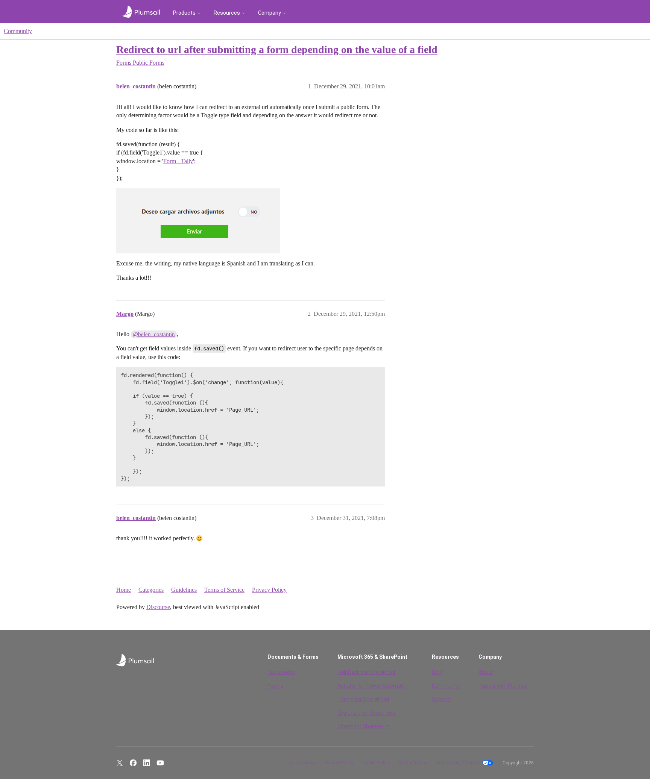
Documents (281, 672)
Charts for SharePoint (363, 726)
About (485, 672)
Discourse (158, 607)
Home (123, 590)
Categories (151, 590)
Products (184, 13)
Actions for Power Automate (371, 686)
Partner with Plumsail (503, 686)
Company (269, 13)
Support (441, 699)
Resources (227, 13)
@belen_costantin (154, 334)
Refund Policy (413, 762)
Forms (275, 686)
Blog (437, 672)
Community (18, 31)
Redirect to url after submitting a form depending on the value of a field (276, 49)
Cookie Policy (376, 762)
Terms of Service (224, 590)
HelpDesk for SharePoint (366, 672)
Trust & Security (299, 762)
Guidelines (184, 590)
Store (521, 13)
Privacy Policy (269, 590)
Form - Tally (178, 161)
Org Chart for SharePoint (366, 713)
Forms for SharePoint (363, 699)
